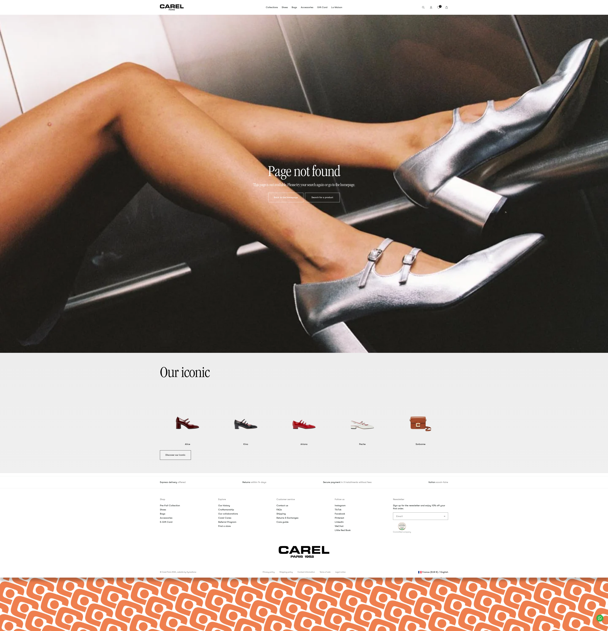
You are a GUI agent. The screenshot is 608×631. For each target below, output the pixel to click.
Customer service (285, 499)
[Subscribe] (444, 516)
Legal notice (340, 572)
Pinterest (339, 518)
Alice (187, 444)
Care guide (282, 522)
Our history (224, 505)
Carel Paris (166, 572)
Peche (362, 444)
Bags (162, 513)
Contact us (282, 505)
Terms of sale (325, 572)
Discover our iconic (175, 455)
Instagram (340, 505)
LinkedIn (339, 522)
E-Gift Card (166, 522)
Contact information (306, 572)
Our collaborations (228, 513)
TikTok (338, 509)
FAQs (279, 509)
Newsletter (398, 499)
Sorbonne (420, 444)
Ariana (304, 444)
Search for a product (322, 197)
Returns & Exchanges (287, 518)
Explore (222, 499)
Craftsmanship (226, 509)
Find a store (224, 526)
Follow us (340, 499)
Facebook (340, 513)
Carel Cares (224, 518)
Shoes (163, 509)
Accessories (166, 518)
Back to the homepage (286, 197)
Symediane (191, 572)
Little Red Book (343, 530)
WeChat (339, 526)
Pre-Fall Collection (170, 505)
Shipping (281, 513)
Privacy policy (269, 572)
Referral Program (227, 522)
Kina (245, 444)
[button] (272, 7)
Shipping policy (286, 572)
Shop (162, 499)
